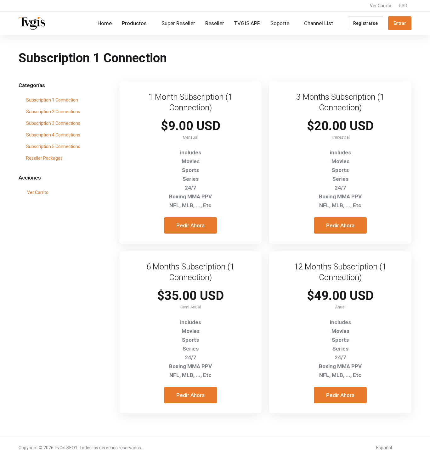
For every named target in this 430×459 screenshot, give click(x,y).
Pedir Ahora (190, 225)
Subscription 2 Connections (52, 111)
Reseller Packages (44, 158)
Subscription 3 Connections (52, 123)
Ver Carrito (36, 192)
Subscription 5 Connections (52, 146)
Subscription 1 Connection (51, 99)
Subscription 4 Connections (52, 134)
